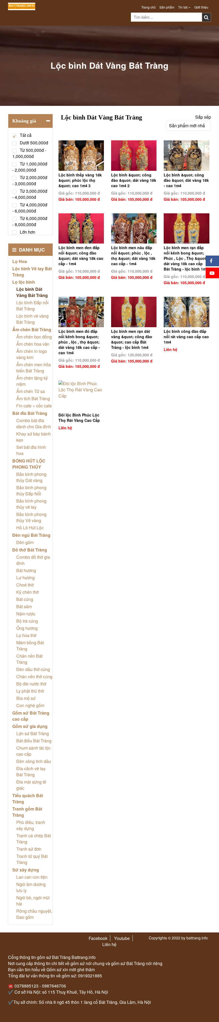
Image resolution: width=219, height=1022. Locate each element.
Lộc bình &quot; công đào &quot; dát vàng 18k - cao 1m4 (186, 180)
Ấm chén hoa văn (32, 344)
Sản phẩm (166, 7)
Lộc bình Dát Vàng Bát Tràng (32, 292)
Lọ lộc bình (23, 282)
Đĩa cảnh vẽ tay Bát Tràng (31, 771)
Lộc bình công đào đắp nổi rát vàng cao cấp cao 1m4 (186, 337)
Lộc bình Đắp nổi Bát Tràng (32, 305)
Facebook (98, 938)
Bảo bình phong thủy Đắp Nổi (31, 490)
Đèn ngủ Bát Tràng (31, 535)
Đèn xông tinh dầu (33, 761)
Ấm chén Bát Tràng (31, 329)
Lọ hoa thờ (26, 635)
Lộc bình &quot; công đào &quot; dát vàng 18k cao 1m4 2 (133, 180)
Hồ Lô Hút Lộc (30, 528)
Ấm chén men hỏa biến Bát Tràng (33, 367)
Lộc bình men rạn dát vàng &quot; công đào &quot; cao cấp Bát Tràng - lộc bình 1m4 (131, 339)
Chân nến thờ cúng (34, 676)
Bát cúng (24, 599)
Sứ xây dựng (25, 870)
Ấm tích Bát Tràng (33, 398)
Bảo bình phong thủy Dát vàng (31, 477)
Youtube (122, 938)
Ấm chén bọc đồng (34, 337)
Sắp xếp (203, 117)
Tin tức (183, 7)
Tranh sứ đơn (28, 849)
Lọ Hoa (19, 261)
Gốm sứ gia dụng (30, 726)
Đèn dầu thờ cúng (33, 669)
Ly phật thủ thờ (30, 691)
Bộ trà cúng (27, 621)
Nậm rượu (25, 614)
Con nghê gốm (30, 705)
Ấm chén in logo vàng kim (31, 354)
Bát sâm (24, 606)
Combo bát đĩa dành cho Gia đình (33, 423)
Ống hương (27, 628)
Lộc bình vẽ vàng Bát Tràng (32, 319)
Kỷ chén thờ (27, 592)
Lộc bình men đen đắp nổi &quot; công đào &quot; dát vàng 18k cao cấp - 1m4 (80, 255)
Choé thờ (25, 585)
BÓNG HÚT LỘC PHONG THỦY (28, 464)
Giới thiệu (201, 7)
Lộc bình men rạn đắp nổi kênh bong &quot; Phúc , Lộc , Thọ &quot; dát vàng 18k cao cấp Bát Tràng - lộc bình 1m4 (186, 258)
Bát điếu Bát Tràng (34, 741)
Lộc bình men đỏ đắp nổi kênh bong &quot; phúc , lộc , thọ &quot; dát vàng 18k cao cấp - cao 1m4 (79, 342)
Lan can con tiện (32, 877)
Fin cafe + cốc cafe (34, 406)
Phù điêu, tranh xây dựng (30, 825)
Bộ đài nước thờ (31, 684)
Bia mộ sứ (26, 698)
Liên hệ (109, 944)
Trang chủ (148, 7)
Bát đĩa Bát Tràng (29, 413)
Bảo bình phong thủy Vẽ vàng (31, 517)
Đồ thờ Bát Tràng (29, 550)
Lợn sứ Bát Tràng (32, 733)
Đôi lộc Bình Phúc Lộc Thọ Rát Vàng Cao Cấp (79, 417)
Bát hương (26, 570)
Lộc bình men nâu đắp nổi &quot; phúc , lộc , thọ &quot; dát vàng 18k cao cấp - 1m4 (133, 255)
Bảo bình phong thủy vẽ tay (31, 504)
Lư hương (25, 577)
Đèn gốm (25, 542)
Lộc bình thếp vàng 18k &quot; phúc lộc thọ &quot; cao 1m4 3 (80, 180)
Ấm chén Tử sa (30, 391)
